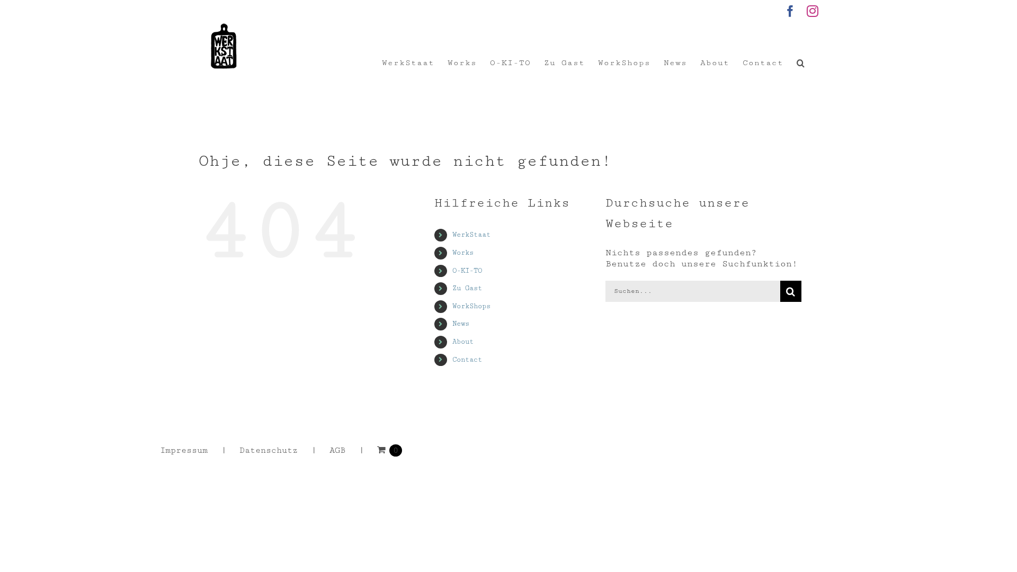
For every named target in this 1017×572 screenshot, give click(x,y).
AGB (337, 450)
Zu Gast (467, 288)
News (460, 323)
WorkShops (471, 306)
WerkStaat (471, 234)
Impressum (184, 450)
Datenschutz (268, 450)
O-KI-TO (467, 270)
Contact (467, 359)
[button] (801, 63)
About (463, 341)
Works (463, 252)
